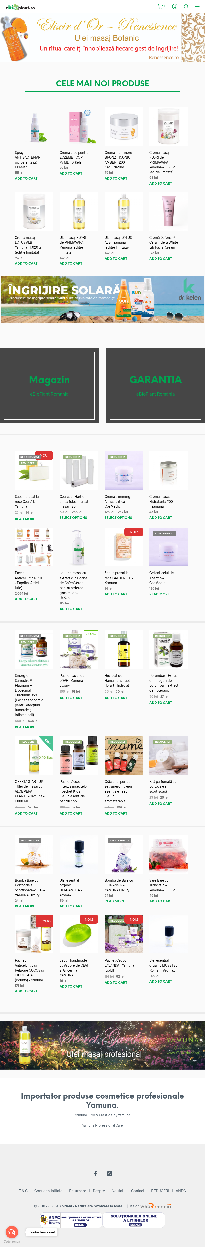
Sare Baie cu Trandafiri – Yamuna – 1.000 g (163, 885)
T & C (23, 1190)
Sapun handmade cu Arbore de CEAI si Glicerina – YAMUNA (74, 967)
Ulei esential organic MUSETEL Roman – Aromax (163, 965)
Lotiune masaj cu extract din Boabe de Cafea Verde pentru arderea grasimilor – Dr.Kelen (74, 585)
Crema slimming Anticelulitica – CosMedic (117, 501)
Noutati (118, 1190)
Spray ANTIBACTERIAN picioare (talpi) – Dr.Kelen (28, 159)
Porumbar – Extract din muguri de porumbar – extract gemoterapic (164, 682)
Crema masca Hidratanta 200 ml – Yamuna (164, 501)
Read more (25, 519)
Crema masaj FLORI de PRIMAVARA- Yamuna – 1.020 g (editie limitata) (163, 162)
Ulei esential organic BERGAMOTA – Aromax (71, 887)
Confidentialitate (48, 1190)
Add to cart (26, 178)
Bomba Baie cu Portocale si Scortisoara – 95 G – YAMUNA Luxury (30, 887)
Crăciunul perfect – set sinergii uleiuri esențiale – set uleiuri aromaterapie (119, 791)
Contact (137, 1190)
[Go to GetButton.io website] (12, 1241)
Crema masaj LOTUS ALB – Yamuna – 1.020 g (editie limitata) (28, 244)
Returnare (77, 1190)
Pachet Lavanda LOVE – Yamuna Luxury (72, 680)
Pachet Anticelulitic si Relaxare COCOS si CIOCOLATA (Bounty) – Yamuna (29, 970)
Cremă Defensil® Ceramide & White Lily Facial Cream (164, 242)
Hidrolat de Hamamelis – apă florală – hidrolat (117, 680)
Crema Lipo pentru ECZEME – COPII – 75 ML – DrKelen (74, 157)
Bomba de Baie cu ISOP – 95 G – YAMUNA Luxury (119, 885)
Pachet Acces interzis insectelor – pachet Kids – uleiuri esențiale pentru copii (74, 791)
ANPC (181, 1190)
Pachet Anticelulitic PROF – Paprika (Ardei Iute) (29, 580)
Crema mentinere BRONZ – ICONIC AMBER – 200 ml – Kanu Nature (118, 159)
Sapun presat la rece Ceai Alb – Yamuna (27, 501)
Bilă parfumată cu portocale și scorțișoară (163, 786)
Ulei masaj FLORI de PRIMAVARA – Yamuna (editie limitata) (73, 244)
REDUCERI (160, 1190)
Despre (99, 1190)
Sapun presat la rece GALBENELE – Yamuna (119, 578)
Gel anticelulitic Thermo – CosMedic (162, 578)
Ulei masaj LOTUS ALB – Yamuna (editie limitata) (118, 242)
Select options (73, 518)
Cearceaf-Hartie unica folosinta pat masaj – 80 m (74, 501)
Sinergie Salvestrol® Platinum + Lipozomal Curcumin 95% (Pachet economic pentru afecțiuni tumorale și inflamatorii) (29, 695)
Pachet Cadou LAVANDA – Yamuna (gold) (119, 965)
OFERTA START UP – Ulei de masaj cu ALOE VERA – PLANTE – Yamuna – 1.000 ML (29, 791)
